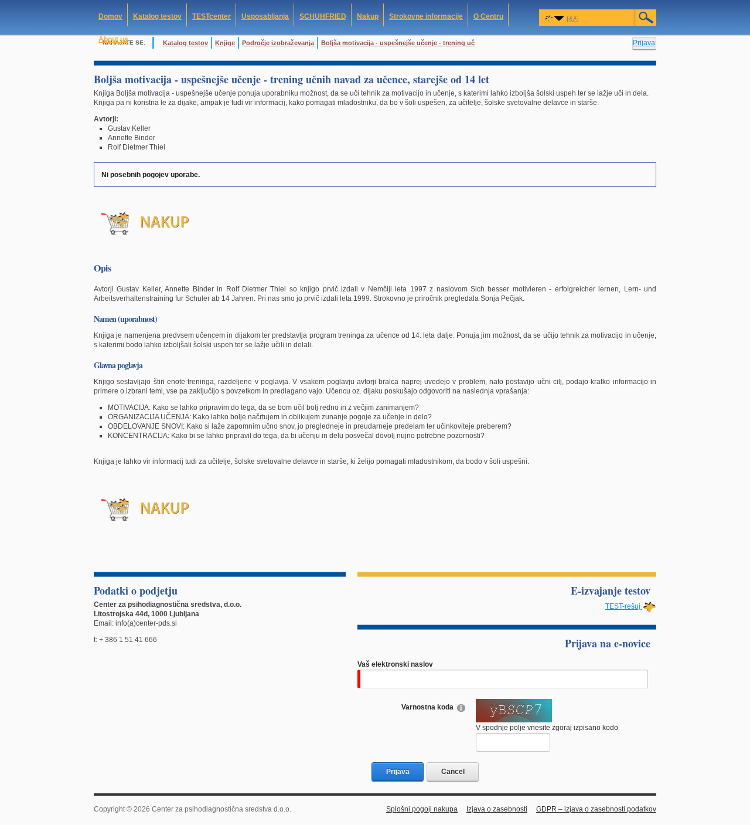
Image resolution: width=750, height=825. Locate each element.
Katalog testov (185, 42)
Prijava (644, 43)
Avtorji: (106, 119)
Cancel (453, 772)
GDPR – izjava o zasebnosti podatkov (596, 809)
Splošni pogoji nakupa (422, 809)
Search (646, 17)
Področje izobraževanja (278, 42)
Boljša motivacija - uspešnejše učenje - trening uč (398, 42)
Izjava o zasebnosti (496, 809)
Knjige (225, 42)
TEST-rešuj (623, 606)
